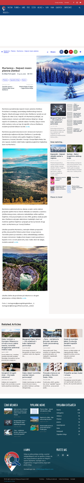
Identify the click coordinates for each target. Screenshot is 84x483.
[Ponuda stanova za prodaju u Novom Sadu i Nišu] (52, 367)
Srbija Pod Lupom (9, 74)
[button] (79, 8)
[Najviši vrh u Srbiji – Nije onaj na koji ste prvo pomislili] (34, 419)
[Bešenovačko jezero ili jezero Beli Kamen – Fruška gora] (34, 428)
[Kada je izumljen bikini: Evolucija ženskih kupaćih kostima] (69, 122)
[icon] (2, 52)
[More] (80, 52)
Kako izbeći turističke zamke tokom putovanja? (31, 375)
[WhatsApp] (76, 52)
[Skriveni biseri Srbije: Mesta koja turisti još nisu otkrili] (69, 115)
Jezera (34, 7)
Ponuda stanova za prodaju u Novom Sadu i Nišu (51, 375)
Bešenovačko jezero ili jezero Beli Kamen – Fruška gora (46, 427)
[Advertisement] (42, 30)
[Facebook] (73, 2)
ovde (28, 127)
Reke (28, 7)
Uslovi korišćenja (64, 479)
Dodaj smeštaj (59, 2)
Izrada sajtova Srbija (9, 481)
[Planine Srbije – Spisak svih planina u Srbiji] (69, 189)
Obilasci (40, 7)
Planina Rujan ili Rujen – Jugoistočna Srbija (26, 87)
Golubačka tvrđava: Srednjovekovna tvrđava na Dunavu (60, 188)
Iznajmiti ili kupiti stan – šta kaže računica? (77, 130)
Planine (16, 7)
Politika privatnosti (51, 479)
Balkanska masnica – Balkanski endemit (60, 179)
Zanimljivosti (68, 7)
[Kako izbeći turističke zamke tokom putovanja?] (31, 367)
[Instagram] (77, 2)
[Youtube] (80, 2)
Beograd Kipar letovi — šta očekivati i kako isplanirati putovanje (58, 121)
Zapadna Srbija (15, 80)
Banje (23, 7)
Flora (47, 7)
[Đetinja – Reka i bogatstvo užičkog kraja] (74, 148)
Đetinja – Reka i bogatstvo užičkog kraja (74, 156)
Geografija (59, 7)
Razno (24, 80)
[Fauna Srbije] (69, 180)
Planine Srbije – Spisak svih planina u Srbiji (77, 188)
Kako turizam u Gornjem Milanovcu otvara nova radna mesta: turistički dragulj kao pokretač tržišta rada (10, 344)
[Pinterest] (71, 52)
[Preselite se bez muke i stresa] (73, 367)
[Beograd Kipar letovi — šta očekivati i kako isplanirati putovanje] (58, 110)
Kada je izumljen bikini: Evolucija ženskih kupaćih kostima (77, 122)
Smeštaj (5, 12)
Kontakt (67, 2)
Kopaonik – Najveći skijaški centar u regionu (58, 156)
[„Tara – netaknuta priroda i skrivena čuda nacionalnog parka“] (69, 107)
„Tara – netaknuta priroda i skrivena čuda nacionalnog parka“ (77, 107)
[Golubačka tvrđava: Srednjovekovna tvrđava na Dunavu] (52, 189)
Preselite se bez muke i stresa (73, 374)
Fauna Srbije (75, 177)
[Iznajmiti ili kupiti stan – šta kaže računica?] (69, 130)
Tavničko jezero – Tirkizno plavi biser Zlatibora (8, 88)
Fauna (52, 7)
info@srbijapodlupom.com (44, 469)
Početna (10, 7)
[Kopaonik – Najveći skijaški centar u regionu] (58, 148)
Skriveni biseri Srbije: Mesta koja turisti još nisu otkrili (77, 115)
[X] (66, 52)
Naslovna (7, 51)
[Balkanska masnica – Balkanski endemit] (52, 180)
